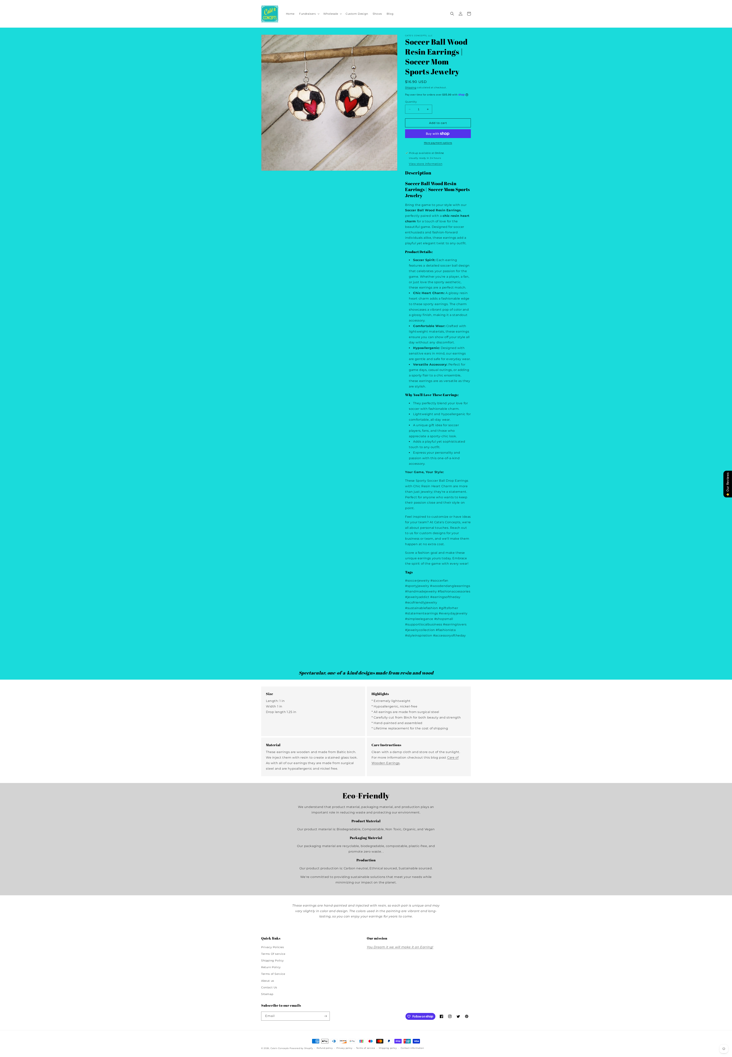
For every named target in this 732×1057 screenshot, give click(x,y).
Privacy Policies (272, 947)
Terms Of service (273, 954)
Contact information (412, 1048)
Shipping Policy (272, 960)
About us (267, 980)
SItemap (267, 994)
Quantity (411, 101)
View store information (425, 164)
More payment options (438, 142)
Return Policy (271, 967)
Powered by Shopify (301, 1048)
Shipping (410, 87)
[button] (309, 14)
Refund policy (325, 1048)
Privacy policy (344, 1048)
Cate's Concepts (279, 1048)
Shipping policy (388, 1048)
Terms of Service (273, 974)
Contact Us (269, 987)
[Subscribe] (325, 1016)
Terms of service (365, 1048)
